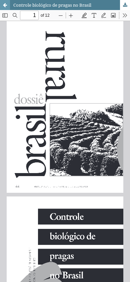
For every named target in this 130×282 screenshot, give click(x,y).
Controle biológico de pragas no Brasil (52, 5)
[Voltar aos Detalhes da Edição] (5, 5)
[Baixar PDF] (125, 5)
